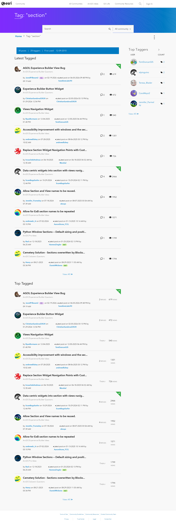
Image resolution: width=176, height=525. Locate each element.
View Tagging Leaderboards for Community (145, 49)
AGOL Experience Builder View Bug (44, 67)
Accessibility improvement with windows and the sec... (55, 129)
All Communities (75, 4)
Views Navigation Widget (38, 109)
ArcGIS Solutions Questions (34, 256)
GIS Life (106, 4)
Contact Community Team (108, 514)
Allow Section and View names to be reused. (49, 190)
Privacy (66, 519)
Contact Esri (108, 519)
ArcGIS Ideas (93, 4)
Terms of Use (64, 514)
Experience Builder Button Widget (43, 88)
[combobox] (77, 29)
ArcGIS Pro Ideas (30, 235)
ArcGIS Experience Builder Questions (38, 71)
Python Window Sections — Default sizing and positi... (54, 231)
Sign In (149, 4)
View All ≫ (68, 274)
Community (20, 4)
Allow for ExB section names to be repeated (49, 211)
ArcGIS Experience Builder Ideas (36, 113)
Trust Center (81, 519)
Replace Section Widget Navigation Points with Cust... (55, 150)
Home (18, 36)
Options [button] (154, 37)
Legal (94, 519)
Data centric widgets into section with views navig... (53, 170)
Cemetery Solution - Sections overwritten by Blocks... (54, 252)
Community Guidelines (77, 514)
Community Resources (124, 4)
